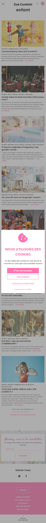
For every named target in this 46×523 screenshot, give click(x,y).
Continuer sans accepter (23, 289)
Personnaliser (23, 277)
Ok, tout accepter (24, 271)
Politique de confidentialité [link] (23, 283)
